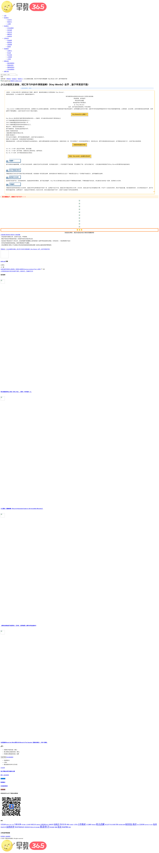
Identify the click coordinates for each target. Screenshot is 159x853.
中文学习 (9, 19)
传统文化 (33, 824)
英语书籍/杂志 (19, 827)
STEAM (3, 824)
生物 (146, 824)
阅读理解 (18, 234)
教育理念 (9, 42)
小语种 (9, 24)
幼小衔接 (9, 55)
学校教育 (6, 48)
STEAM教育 (10, 28)
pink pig (3, 261)
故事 (124, 824)
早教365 (8, 78)
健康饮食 (38, 824)
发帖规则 (8, 836)
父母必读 (6, 38)
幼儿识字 (107, 824)
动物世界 (51, 824)
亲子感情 (24, 824)
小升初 (9, 59)
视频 (56, 827)
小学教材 (82, 824)
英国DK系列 (10, 65)
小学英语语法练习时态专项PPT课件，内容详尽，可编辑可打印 (17, 271)
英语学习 (9, 21)
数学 (135, 824)
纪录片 (151, 824)
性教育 (9, 46)
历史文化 (63, 824)
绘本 (155, 824)
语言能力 (6, 17)
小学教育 (9, 57)
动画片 (56, 824)
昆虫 (138, 824)
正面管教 (9, 44)
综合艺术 (9, 32)
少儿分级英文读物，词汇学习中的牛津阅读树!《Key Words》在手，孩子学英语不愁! (28, 249)
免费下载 (6, 71)
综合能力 (6, 26)
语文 (60, 827)
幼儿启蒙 (100, 824)
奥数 (68, 824)
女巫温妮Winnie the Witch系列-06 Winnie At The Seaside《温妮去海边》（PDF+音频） (24, 742)
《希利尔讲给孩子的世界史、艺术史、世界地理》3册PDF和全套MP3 (18, 625)
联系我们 (3, 836)
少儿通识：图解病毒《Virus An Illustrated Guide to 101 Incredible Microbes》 (22, 508)
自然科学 (9, 36)
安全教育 (9, 40)
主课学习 (9, 50)
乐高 (13, 824)
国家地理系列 (10, 67)
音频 (69, 827)
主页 (5, 15)
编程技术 (9, 34)
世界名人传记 (9, 824)
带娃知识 (94, 824)
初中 (47, 824)
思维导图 (120, 824)
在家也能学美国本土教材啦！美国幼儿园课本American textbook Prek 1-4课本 (21, 269)
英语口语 (32, 827)
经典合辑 (6, 61)
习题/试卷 (17, 824)
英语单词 (8, 234)
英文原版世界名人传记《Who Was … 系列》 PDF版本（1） (16, 391)
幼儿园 (9, 52)
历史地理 (9, 30)
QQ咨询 (3, 767)
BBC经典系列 (10, 63)
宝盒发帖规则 (9, 757)
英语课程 (52, 827)
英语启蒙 (37, 827)
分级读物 (3, 234)
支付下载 (3, 757)
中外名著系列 (10, 69)
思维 (117, 824)
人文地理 (28, 824)
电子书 (148, 824)
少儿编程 (88, 824)
